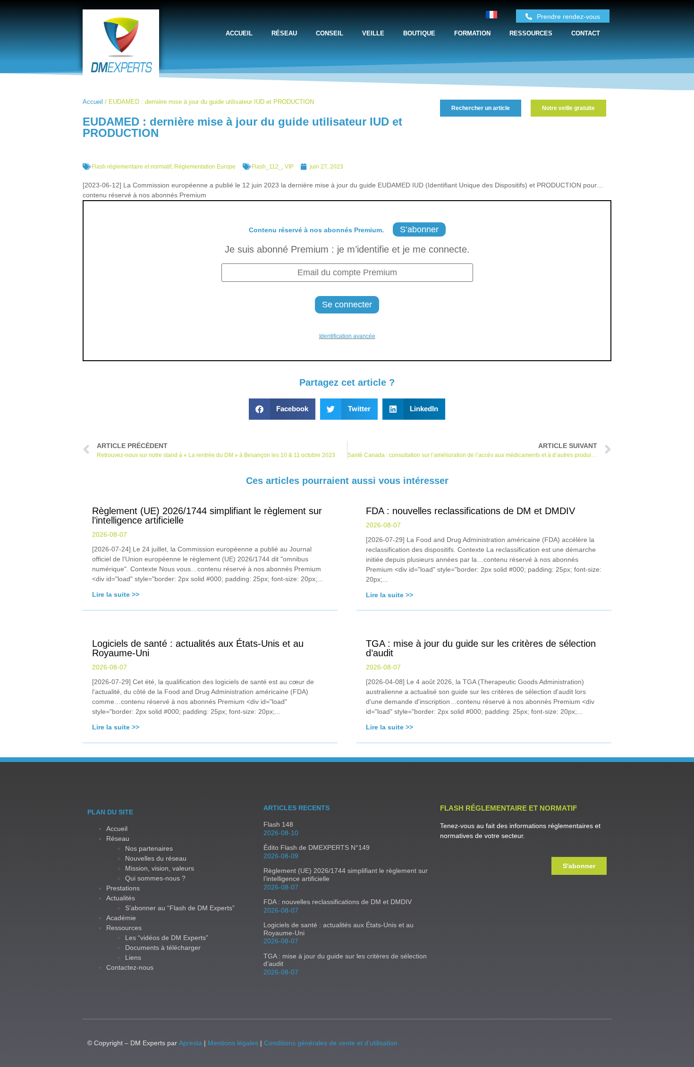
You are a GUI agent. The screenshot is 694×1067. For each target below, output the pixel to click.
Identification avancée (347, 336)
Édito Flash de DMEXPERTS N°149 (316, 847)
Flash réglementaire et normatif (131, 166)
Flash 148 (278, 824)
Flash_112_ (267, 166)
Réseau (284, 33)
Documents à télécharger (163, 947)
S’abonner (419, 229)
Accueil (239, 33)
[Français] (491, 16)
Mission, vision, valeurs (159, 868)
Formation (472, 33)
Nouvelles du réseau (155, 858)
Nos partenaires (149, 848)
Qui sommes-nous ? (155, 878)
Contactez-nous (129, 967)
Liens (133, 957)
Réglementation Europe (205, 166)
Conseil (329, 33)
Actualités (120, 898)
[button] (282, 409)
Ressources (530, 33)
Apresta (190, 1043)
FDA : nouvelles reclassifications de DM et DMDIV (337, 902)
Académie (121, 918)
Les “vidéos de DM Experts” (166, 937)
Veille (373, 33)
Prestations (123, 888)
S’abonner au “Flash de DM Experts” (180, 908)
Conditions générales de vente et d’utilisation (331, 1043)
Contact (585, 33)
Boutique (419, 33)
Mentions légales (233, 1043)
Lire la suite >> (115, 594)
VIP (289, 166)
